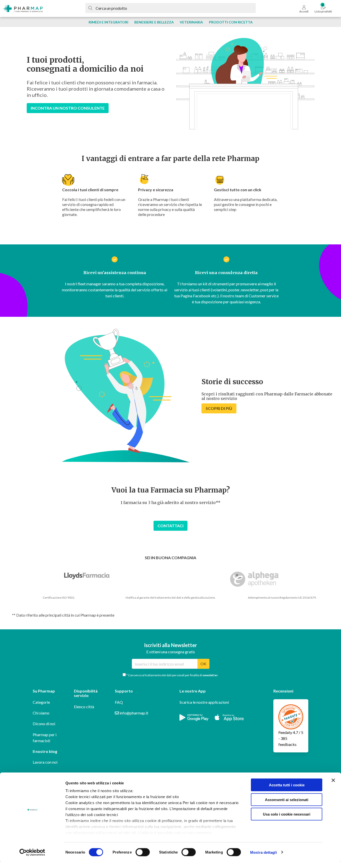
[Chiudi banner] (333, 780)
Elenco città (84, 706)
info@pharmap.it (133, 712)
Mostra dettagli (263, 852)
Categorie (41, 702)
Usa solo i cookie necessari (286, 814)
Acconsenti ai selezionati (286, 799)
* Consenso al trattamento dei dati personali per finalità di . (172, 675)
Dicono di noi (44, 723)
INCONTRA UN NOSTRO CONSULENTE (68, 108)
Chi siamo (41, 712)
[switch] (143, 852)
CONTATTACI (170, 525)
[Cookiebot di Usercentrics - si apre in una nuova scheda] (32, 852)
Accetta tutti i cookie (287, 785)
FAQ (119, 702)
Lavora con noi (45, 762)
